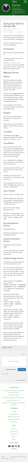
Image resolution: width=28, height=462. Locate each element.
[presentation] (10, 217)
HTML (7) (13, 436)
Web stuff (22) (13, 422)
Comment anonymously (11, 369)
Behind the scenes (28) (13, 416)
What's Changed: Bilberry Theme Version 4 (13, 397)
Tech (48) (13, 411)
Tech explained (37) (14, 414)
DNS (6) (13, 439)
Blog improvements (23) (14, 419)
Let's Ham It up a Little (13, 395)
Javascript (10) (13, 431)
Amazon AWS (8, 347)
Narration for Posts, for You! (14, 400)
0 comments (19, 32)
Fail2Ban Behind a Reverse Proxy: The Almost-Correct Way (13, 403)
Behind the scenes (8, 30)
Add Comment (21, 369)
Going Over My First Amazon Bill (13, 25)
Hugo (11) (13, 428)
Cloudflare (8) (13, 434)
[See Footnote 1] (18, 213)
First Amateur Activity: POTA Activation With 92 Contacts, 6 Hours (14, 391)
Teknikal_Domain (8, 32)
